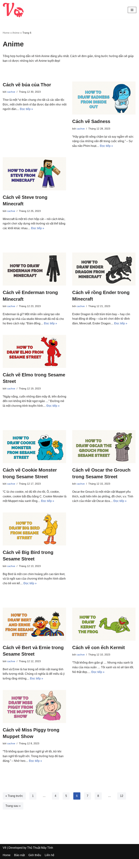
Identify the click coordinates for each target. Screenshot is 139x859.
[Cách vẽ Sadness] (104, 98)
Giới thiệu (34, 855)
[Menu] (132, 10)
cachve (11, 91)
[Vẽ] (13, 10)
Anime (16, 32)
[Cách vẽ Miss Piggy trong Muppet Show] (35, 706)
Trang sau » (13, 805)
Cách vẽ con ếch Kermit (98, 647)
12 (121, 795)
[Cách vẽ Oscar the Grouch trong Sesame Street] (104, 446)
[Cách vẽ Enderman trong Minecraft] (35, 269)
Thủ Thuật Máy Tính (40, 847)
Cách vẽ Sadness (91, 121)
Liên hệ (49, 855)
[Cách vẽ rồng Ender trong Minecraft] (104, 269)
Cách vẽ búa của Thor (27, 84)
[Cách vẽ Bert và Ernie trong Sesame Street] (35, 624)
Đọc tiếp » (26, 109)
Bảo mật (19, 855)
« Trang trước (14, 795)
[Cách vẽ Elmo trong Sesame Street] (35, 351)
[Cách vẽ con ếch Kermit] (104, 624)
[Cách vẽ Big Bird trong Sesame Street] (35, 528)
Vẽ (4, 847)
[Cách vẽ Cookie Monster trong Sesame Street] (35, 446)
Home (6, 32)
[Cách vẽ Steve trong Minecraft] (35, 173)
